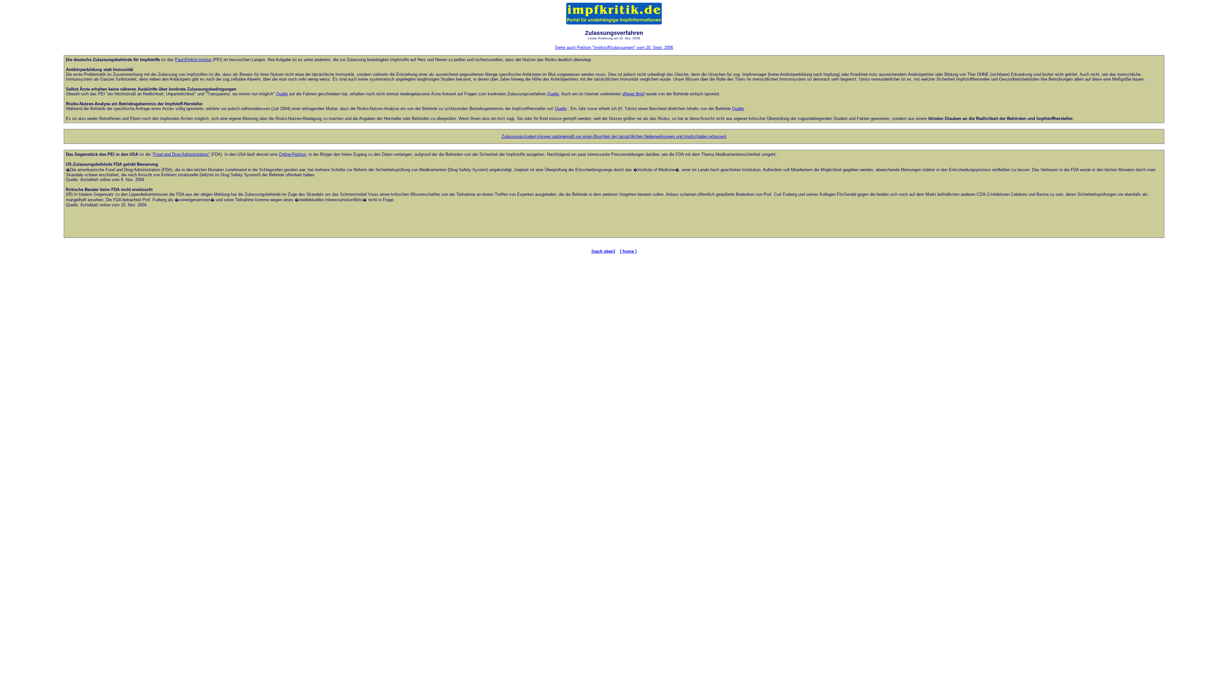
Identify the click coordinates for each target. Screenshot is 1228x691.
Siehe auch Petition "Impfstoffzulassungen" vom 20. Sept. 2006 (614, 47)
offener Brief (633, 93)
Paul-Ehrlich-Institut (193, 59)
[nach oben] (603, 251)
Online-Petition (292, 154)
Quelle (282, 93)
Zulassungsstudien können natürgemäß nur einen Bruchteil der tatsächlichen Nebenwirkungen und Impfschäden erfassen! (614, 136)
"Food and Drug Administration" (181, 154)
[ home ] (628, 251)
